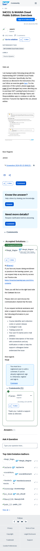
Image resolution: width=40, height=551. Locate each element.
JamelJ (12, 29)
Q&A (5, 8)
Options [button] (36, 20)
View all (5, 510)
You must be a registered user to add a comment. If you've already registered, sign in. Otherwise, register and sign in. (19, 373)
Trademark (10, 540)
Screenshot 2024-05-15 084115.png (20, 165)
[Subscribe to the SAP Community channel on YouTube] (22, 521)
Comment (21, 183)
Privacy (9, 528)
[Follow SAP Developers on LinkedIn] (26, 521)
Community (15, 3)
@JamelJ (10, 265)
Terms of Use (30, 528)
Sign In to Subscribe (25, 19)
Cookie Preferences (10, 546)
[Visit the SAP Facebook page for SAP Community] (14, 521)
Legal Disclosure (30, 534)
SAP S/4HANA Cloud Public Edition (13, 48)
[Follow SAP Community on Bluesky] (18, 521)
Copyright (10, 534)
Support (30, 540)
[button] (21, 39)
